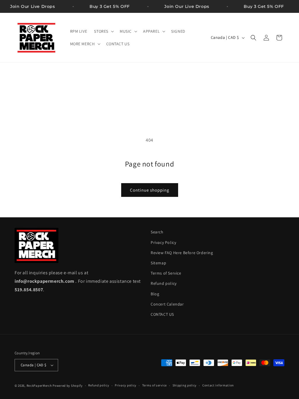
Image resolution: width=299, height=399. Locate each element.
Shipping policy (185, 385)
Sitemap (158, 263)
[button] (103, 31)
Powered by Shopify (68, 386)
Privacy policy (125, 385)
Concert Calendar (167, 304)
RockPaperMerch (39, 386)
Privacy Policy (163, 242)
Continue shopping (149, 190)
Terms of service (154, 385)
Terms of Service (166, 273)
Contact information (218, 385)
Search (157, 232)
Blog (155, 293)
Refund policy (164, 283)
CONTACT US (162, 314)
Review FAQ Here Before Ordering (182, 252)
